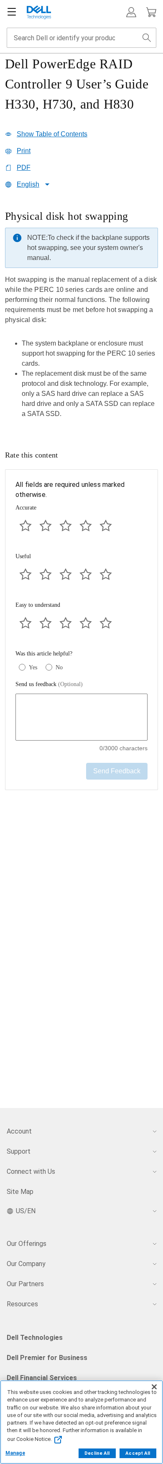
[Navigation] (12, 12)
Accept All (137, 1453)
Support (19, 1151)
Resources (22, 1304)
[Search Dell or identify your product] (147, 37)
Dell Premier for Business (47, 1358)
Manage (15, 1453)
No (59, 667)
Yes (33, 667)
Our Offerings (26, 1244)
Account (19, 1131)
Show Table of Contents (52, 134)
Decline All (97, 1453)
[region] (81, 317)
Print (24, 150)
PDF (24, 167)
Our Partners (25, 1284)
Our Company (26, 1264)
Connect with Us (31, 1171)
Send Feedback (116, 771)
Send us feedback (49, 684)
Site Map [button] (20, 1192)
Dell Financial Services (42, 1378)
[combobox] (81, 38)
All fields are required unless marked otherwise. (70, 490)
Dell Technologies (35, 1338)
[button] (131, 12)
